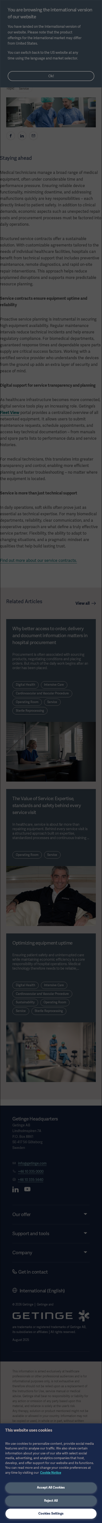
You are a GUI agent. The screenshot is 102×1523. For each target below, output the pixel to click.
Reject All (51, 1500)
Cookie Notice (50, 1472)
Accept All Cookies (51, 1487)
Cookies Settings (51, 1513)
